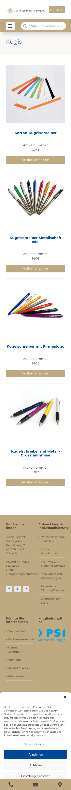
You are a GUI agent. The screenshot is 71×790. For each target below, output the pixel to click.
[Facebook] (9, 589)
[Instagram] (17, 589)
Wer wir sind (17, 631)
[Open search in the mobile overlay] (43, 26)
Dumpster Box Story (51, 600)
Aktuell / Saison (19, 668)
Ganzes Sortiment (15, 649)
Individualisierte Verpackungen (52, 576)
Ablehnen (36, 765)
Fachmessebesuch (19, 639)
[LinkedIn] (26, 589)
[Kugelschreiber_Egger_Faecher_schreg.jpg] (35, 280)
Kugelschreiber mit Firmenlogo (35, 346)
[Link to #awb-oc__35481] (10, 26)
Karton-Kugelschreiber (36, 133)
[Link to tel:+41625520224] (10, 784)
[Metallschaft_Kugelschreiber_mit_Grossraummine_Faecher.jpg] (35, 171)
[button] (65, 697)
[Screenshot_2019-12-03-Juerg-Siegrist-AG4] (35, 66)
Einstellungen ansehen (35, 776)
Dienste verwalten (34, 743)
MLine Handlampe (49, 551)
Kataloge (14, 660)
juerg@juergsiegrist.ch (21, 574)
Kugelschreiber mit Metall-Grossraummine (35, 453)
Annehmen (36, 754)
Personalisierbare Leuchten (52, 539)
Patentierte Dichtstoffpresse (52, 588)
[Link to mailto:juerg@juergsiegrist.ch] (35, 784)
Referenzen (16, 676)
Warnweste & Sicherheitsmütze (52, 563)
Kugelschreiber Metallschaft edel (36, 240)
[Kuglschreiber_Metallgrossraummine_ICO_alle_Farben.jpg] (35, 385)
